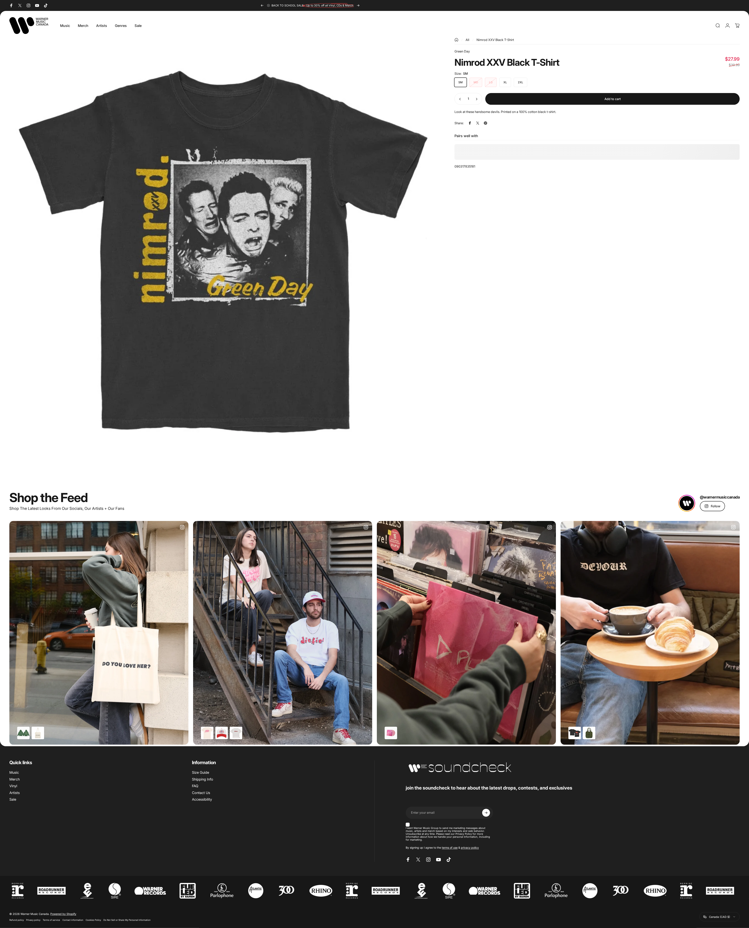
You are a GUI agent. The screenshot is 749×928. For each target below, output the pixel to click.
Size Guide (200, 772)
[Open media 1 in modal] (223, 251)
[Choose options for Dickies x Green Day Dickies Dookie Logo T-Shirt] (236, 733)
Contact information (72, 920)
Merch (14, 779)
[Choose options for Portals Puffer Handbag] (589, 733)
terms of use (450, 847)
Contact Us (201, 793)
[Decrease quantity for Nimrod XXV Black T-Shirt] (459, 99)
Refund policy (16, 920)
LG (491, 82)
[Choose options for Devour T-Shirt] (574, 733)
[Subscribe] (486, 813)
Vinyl (13, 786)
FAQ (195, 786)
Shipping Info (202, 779)
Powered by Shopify (63, 914)
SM (460, 82)
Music (14, 772)
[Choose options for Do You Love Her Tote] (38, 733)
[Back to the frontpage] (456, 40)
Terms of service (51, 920)
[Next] (358, 5)
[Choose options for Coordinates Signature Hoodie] (23, 733)
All (467, 40)
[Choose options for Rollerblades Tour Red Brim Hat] (221, 733)
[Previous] (262, 5)
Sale (12, 799)
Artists (14, 793)
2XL (520, 82)
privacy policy (470, 847)
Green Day (462, 51)
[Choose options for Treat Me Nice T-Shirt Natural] (207, 733)
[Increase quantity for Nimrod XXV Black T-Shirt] (477, 99)
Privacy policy (33, 920)
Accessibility (202, 799)
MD (476, 82)
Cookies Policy (93, 920)
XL (505, 82)
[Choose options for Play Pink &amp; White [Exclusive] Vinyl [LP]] (391, 733)
